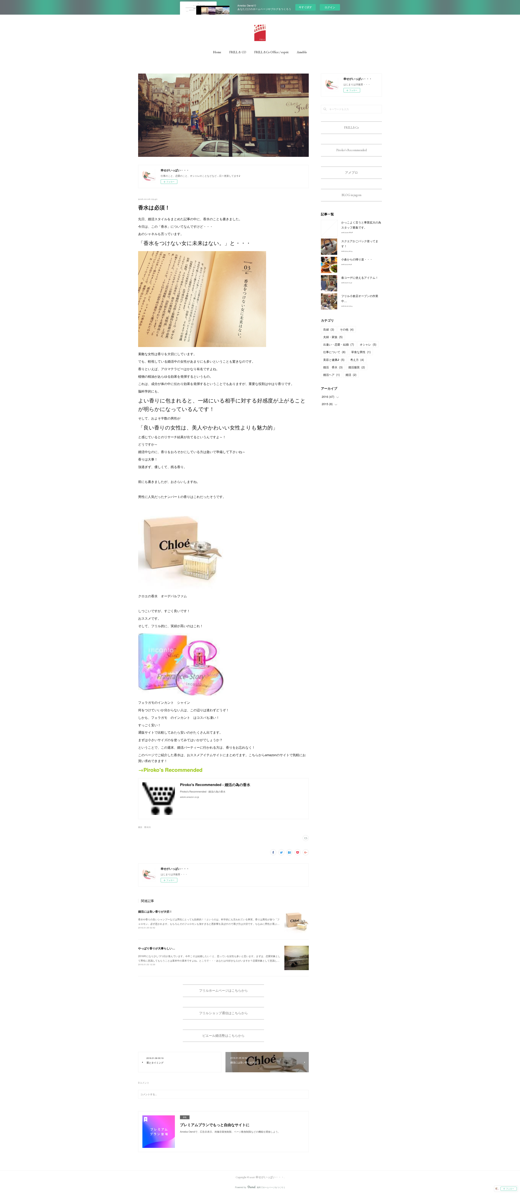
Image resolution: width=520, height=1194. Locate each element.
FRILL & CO (237, 52)
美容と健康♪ (333, 360)
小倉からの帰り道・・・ (357, 259)
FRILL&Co (351, 127)
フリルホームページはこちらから (223, 990)
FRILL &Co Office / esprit (271, 52)
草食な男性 (361, 352)
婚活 (351, 375)
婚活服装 (356, 367)
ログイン (330, 7)
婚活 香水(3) (144, 827)
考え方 (357, 360)
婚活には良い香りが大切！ (155, 911)
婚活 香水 (333, 367)
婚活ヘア (331, 375)
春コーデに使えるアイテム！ (359, 277)
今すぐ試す (305, 7)
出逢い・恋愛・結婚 (338, 344)
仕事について (334, 352)
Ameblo (302, 52)
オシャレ (368, 344)
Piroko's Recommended (351, 150)
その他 (347, 329)
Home (217, 52)
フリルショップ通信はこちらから (223, 1013)
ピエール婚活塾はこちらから (223, 1035)
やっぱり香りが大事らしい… (156, 948)
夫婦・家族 (333, 337)
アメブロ (351, 172)
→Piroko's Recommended (170, 769)
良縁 (328, 329)
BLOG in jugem (351, 195)
